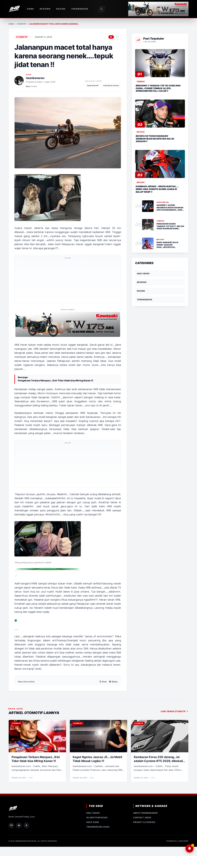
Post (104, 681)
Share (115, 681)
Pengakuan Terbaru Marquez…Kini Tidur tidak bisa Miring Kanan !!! (55, 380)
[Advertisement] (67, 280)
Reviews (141, 282)
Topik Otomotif (92, 86)
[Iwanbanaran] (158, 9)
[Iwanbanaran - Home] (14, 9)
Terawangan (144, 299)
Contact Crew (142, 817)
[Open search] (101, 9)
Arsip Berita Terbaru (111, 86)
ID (111, 37)
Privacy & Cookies (144, 822)
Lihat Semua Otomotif (173, 711)
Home (11, 24)
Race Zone (92, 822)
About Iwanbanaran (145, 813)
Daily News (143, 273)
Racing (141, 291)
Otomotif (21, 24)
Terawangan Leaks (98, 827)
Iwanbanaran (35, 78)
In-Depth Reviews (97, 817)
